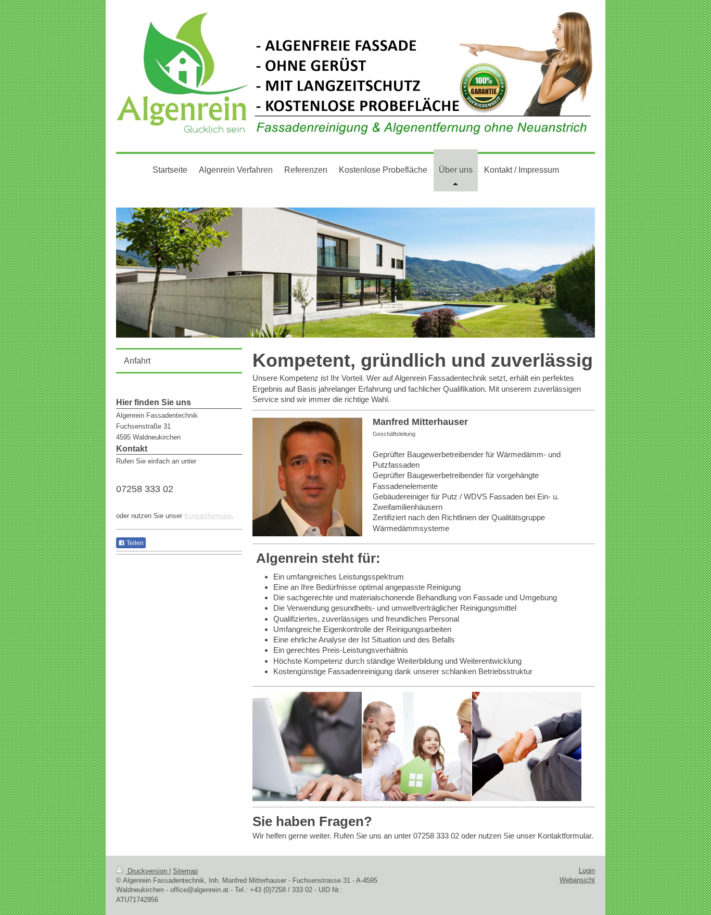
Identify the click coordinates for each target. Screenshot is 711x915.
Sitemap (185, 871)
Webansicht (577, 880)
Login (587, 870)
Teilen (134, 543)
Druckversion (147, 871)
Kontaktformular (208, 516)
